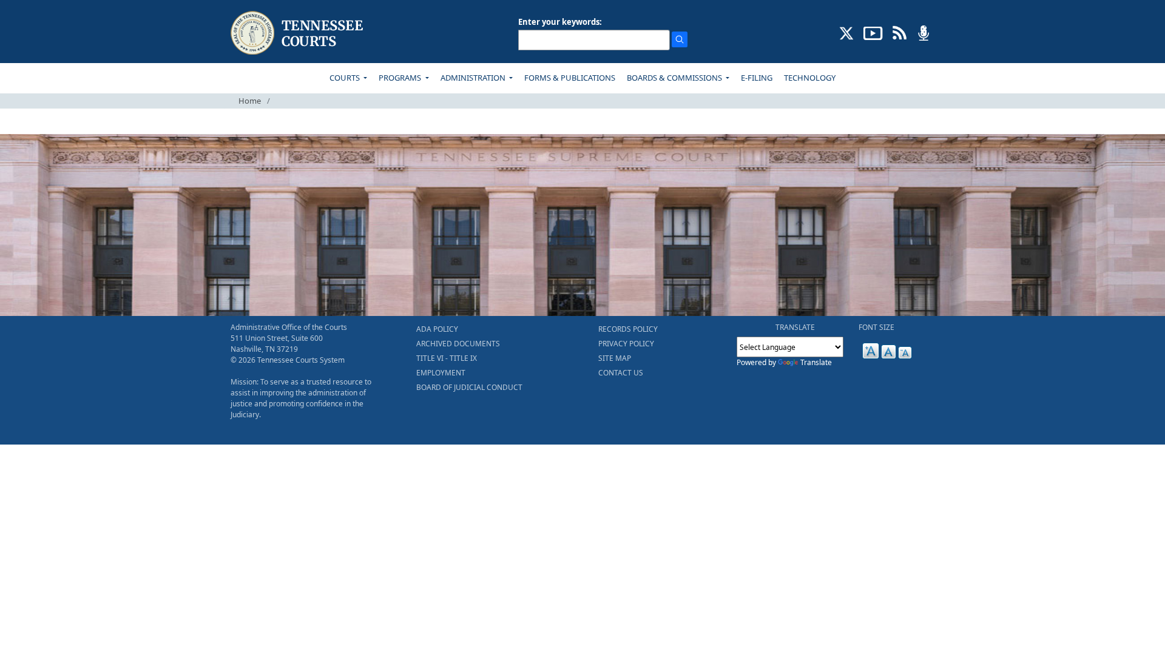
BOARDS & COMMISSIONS (675, 77)
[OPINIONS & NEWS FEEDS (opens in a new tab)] (899, 32)
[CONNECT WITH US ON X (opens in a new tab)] (846, 32)
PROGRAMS (401, 77)
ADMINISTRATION (474, 77)
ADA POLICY (437, 329)
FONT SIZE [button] (876, 327)
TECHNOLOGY (810, 77)
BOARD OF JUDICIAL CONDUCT (469, 387)
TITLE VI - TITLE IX (446, 358)
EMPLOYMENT (440, 373)
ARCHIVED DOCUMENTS (458, 343)
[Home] (298, 33)
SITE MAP (614, 358)
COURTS (345, 77)
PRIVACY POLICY (626, 343)
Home (249, 100)
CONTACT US (620, 373)
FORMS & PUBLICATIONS (569, 77)
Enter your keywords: (560, 21)
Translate (816, 362)
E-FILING (756, 77)
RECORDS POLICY (628, 329)
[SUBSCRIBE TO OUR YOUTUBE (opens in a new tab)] (873, 32)
